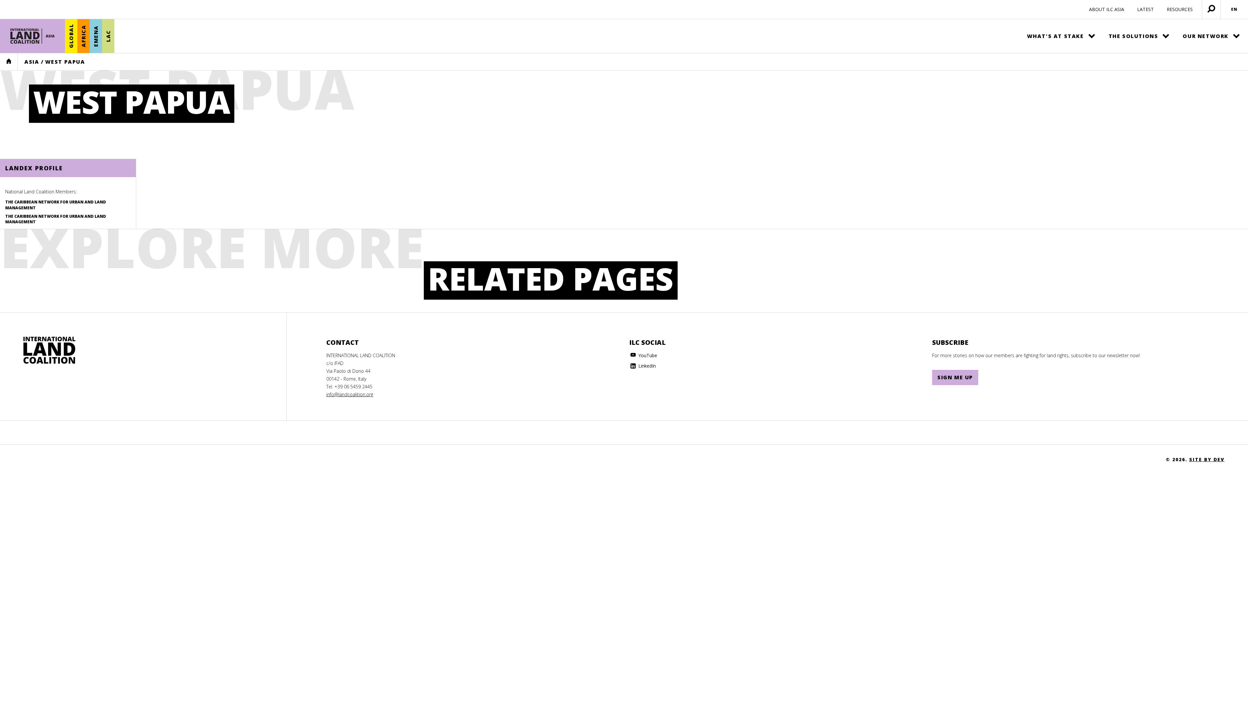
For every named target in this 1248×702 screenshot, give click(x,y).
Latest (1145, 9)
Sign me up (955, 377)
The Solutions (1133, 36)
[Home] (32, 36)
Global (71, 36)
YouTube (647, 355)
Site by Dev (1207, 459)
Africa (83, 36)
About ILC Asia (1106, 9)
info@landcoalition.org (349, 394)
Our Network (1205, 36)
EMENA (95, 36)
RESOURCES (1180, 9)
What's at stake (1055, 36)
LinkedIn (646, 366)
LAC (108, 36)
